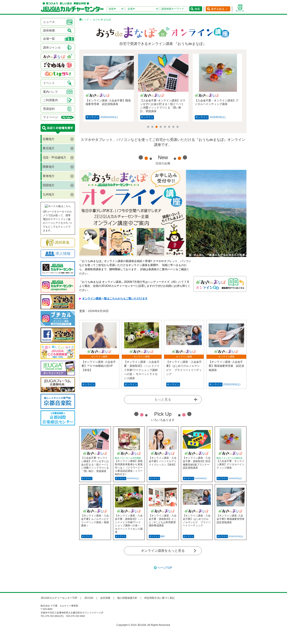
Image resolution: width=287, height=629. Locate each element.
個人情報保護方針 (127, 597)
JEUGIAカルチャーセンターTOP (59, 597)
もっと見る (162, 399)
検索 (197, 8)
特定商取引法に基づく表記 (159, 597)
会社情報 (105, 597)
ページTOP (164, 567)
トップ (85, 19)
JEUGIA (88, 597)
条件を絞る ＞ (219, 8)
